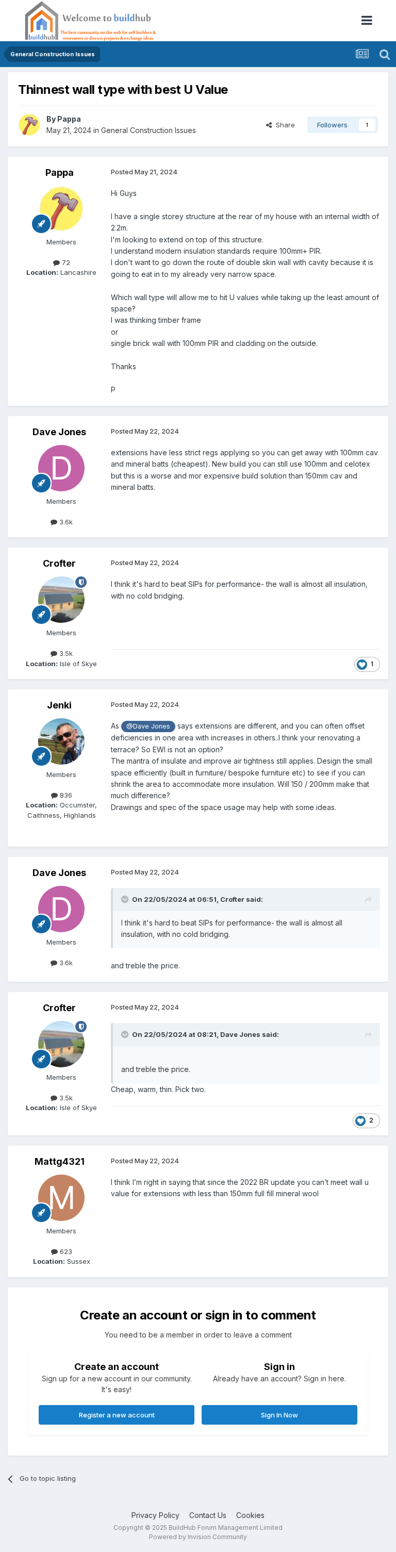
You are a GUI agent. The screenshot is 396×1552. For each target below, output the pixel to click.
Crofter (59, 563)
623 (65, 1251)
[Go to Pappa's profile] (29, 124)
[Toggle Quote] (125, 899)
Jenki (59, 705)
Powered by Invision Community (198, 1537)
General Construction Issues (148, 130)
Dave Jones (59, 431)
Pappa (69, 118)
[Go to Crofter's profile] (61, 599)
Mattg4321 (60, 1161)
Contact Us (207, 1515)
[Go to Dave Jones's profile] (61, 468)
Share (283, 125)
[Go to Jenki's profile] (61, 741)
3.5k (65, 653)
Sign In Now (279, 1415)
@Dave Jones (148, 726)
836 (65, 795)
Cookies (250, 1515)
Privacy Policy (155, 1515)
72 (65, 262)
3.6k (65, 522)
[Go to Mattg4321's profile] (61, 1198)
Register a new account (117, 1415)
